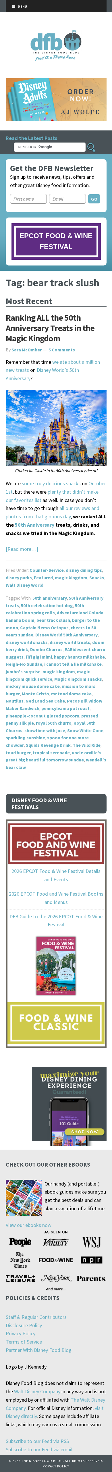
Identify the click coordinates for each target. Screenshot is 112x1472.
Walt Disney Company (37, 1391)
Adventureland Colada (80, 612)
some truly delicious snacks (51, 483)
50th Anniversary (34, 525)
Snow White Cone (85, 730)
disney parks (19, 577)
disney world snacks (27, 642)
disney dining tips (84, 570)
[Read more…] (22, 549)
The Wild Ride (87, 745)
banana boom (20, 620)
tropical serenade (51, 752)
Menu (22, 6)
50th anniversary (49, 598)
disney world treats (70, 642)
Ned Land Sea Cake (45, 701)
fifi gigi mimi (39, 657)
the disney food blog (56, 33)
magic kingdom (71, 577)
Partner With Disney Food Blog (39, 1350)
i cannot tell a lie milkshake (73, 664)
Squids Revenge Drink (48, 745)
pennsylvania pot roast (65, 708)
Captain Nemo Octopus (44, 627)
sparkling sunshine (25, 737)
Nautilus (15, 701)
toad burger (18, 752)
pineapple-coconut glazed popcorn (42, 716)
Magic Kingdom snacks (78, 679)
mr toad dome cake (71, 693)
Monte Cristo (35, 693)
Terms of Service (24, 1341)
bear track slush (53, 620)
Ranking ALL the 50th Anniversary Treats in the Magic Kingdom (50, 328)
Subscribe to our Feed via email (39, 1449)
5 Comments (62, 350)
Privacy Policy (20, 1333)
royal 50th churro (54, 723)
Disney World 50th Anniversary (66, 635)
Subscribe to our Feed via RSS (37, 1441)
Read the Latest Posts (31, 138)
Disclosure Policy (24, 1325)
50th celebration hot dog (47, 605)
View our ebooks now (28, 1225)
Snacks (96, 577)
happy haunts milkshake (79, 657)
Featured (43, 577)
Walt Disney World (24, 585)
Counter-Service (47, 570)
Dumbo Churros (46, 649)
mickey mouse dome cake (33, 686)
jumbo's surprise (23, 671)
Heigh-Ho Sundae (24, 664)
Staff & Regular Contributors (36, 1317)
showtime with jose (44, 730)
